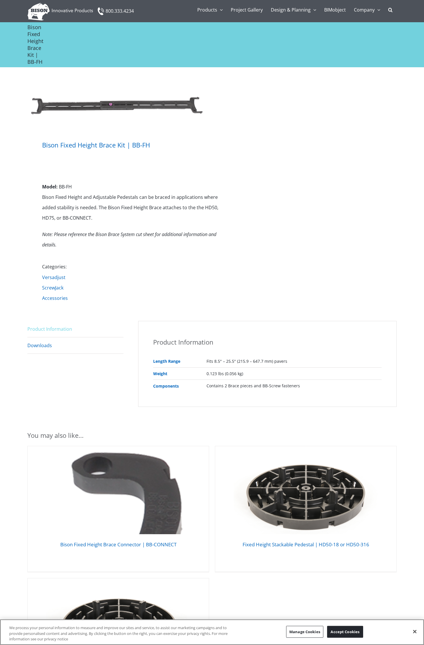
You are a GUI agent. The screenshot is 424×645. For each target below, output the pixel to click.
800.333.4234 (120, 11)
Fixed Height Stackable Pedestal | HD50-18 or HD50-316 (306, 544)
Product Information (49, 329)
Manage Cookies (304, 631)
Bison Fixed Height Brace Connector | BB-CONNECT (118, 544)
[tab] (75, 329)
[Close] (414, 631)
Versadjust (53, 277)
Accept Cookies (345, 631)
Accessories (55, 298)
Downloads (39, 345)
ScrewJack (52, 288)
